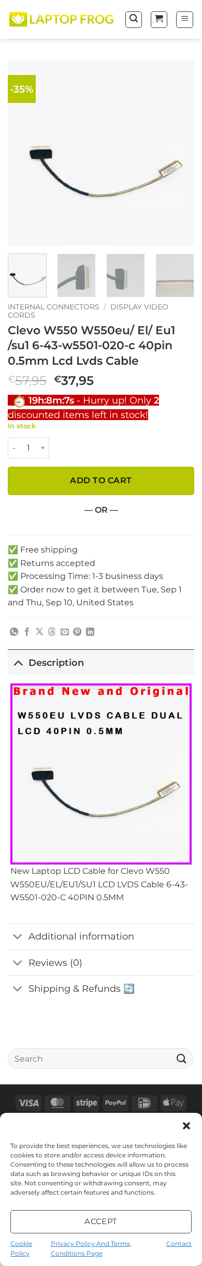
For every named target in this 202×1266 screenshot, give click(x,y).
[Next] (177, 152)
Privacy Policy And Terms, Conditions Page (91, 1248)
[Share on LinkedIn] (90, 632)
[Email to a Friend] (65, 632)
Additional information (81, 936)
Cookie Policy (21, 1248)
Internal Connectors (53, 307)
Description (56, 662)
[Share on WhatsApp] (14, 632)
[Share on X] (39, 632)
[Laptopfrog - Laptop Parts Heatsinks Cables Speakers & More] (62, 19)
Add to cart (101, 480)
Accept (101, 1221)
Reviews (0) (55, 962)
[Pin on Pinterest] (77, 632)
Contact (179, 1243)
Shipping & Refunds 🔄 (81, 988)
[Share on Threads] (52, 632)
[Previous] (24, 152)
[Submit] (181, 1058)
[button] (186, 1126)
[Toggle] (18, 662)
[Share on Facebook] (27, 632)
